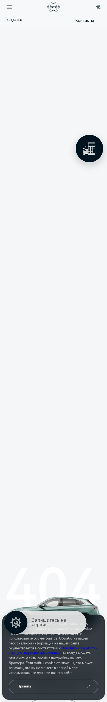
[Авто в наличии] (98, 7)
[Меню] (9, 7)
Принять (24, 686)
